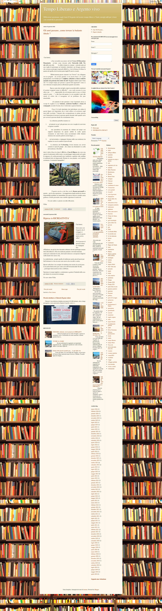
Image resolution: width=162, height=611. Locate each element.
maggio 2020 (94, 547)
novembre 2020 (95, 536)
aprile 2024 (94, 451)
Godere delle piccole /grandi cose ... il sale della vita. (67, 351)
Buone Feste (111, 176)
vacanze (110, 351)
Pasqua (110, 280)
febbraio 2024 (95, 453)
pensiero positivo (112, 289)
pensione (110, 291)
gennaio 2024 (94, 456)
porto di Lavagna (112, 298)
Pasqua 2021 (111, 284)
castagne (110, 179)
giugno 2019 (94, 569)
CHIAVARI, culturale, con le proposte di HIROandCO (67, 332)
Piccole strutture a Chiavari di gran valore (57, 298)
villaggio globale (112, 362)
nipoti (109, 271)
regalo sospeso (112, 317)
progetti (110, 302)
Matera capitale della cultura (112, 254)
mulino (110, 260)
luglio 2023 (94, 469)
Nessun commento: (59, 283)
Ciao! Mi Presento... (98, 30)
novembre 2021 (95, 511)
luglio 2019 (94, 567)
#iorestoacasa (111, 148)
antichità (110, 155)
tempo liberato (112, 340)
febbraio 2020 (95, 554)
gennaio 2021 (94, 532)
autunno (110, 167)
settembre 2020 (95, 540)
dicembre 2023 (95, 458)
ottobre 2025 (94, 420)
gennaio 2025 (94, 431)
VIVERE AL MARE (58, 341)
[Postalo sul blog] (65, 209)
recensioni (110, 315)
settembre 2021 (95, 516)
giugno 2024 (94, 447)
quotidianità (111, 310)
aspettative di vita (112, 165)
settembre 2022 (95, 491)
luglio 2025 (94, 422)
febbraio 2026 (95, 411)
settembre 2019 (95, 565)
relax (109, 319)
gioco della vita (112, 222)
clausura (110, 183)
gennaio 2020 (94, 556)
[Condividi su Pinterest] (71, 209)
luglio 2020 (94, 543)
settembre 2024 (95, 440)
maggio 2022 (94, 498)
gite (109, 227)
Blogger (97, 589)
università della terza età (112, 347)
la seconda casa (112, 234)
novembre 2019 (95, 561)
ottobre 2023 (94, 462)
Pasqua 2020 (111, 282)
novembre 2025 (95, 418)
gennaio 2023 (94, 483)
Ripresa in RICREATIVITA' (56, 218)
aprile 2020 (94, 549)
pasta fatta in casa (112, 286)
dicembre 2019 (95, 558)
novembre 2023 (95, 460)
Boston (110, 174)
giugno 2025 (94, 425)
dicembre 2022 (95, 485)
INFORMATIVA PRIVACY (100, 130)
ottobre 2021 (94, 514)
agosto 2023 (94, 467)
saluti (109, 327)
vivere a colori (112, 366)
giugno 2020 (94, 545)
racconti (110, 313)
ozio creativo (111, 275)
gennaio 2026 (94, 413)
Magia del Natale (112, 245)
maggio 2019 (94, 572)
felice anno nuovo (112, 211)
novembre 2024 (95, 436)
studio (109, 338)
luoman (85, 589)
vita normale (111, 364)
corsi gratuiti (111, 190)
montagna (110, 258)
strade (109, 336)
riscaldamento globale (111, 324)
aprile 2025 (94, 427)
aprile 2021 (94, 525)
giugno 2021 (94, 520)
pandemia (110, 278)
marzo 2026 (94, 409)
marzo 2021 (94, 527)
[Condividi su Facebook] (69, 209)
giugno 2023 (94, 471)
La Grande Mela (112, 231)
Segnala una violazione (98, 579)
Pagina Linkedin (97, 32)
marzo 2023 (94, 478)
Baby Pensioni (112, 170)
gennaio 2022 (94, 507)
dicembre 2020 (95, 534)
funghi (109, 218)
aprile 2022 (94, 500)
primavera (110, 300)
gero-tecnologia (112, 220)
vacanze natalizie (112, 353)
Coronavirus (111, 187)
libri (109, 240)
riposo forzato (111, 322)
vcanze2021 (111, 355)
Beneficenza (111, 172)
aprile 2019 (94, 574)
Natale (109, 262)
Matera (110, 251)
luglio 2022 (94, 494)
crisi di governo (112, 194)
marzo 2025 (94, 429)
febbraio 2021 (95, 529)
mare (109, 247)
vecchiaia (110, 357)
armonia (110, 157)
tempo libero (111, 342)
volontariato (111, 369)
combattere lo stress (113, 185)
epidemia (110, 209)
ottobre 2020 (94, 538)
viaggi (109, 360)
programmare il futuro (112, 305)
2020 (109, 150)
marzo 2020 (94, 552)
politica (110, 295)
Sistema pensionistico (111, 333)
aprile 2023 (94, 476)
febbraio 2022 (95, 505)
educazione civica (112, 202)
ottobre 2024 (94, 438)
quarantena (111, 308)
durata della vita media (112, 199)
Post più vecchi (81, 289)
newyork (110, 269)
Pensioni (110, 293)
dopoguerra (111, 196)
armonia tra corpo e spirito (113, 160)
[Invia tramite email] (64, 209)
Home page (65, 289)
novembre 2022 (95, 487)
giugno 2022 (94, 496)
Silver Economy (112, 330)
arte (109, 163)
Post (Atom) (52, 292)
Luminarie (111, 243)
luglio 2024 (94, 445)
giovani (110, 225)
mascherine (111, 249)
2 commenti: (57, 209)
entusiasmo (111, 207)
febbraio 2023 (95, 480)
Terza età (110, 345)
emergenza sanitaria (113, 205)
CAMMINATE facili (102, 258)
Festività (110, 214)
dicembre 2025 (95, 416)
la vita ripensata (112, 236)
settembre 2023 (95, 465)
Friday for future (112, 216)
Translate (104, 141)
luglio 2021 (94, 518)
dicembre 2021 (95, 509)
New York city (112, 266)
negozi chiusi (111, 264)
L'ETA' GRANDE (102, 305)
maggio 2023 (94, 474)
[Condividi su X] (67, 209)
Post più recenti (48, 289)
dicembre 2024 (95, 433)
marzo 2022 (94, 503)
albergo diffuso (112, 152)
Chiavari (110, 181)
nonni (109, 273)
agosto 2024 (94, 442)
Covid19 (110, 192)
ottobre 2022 (94, 489)
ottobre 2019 (94, 563)
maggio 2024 (94, 449)
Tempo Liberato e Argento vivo (71, 9)
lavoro (109, 238)
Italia (109, 229)
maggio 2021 (94, 523)
